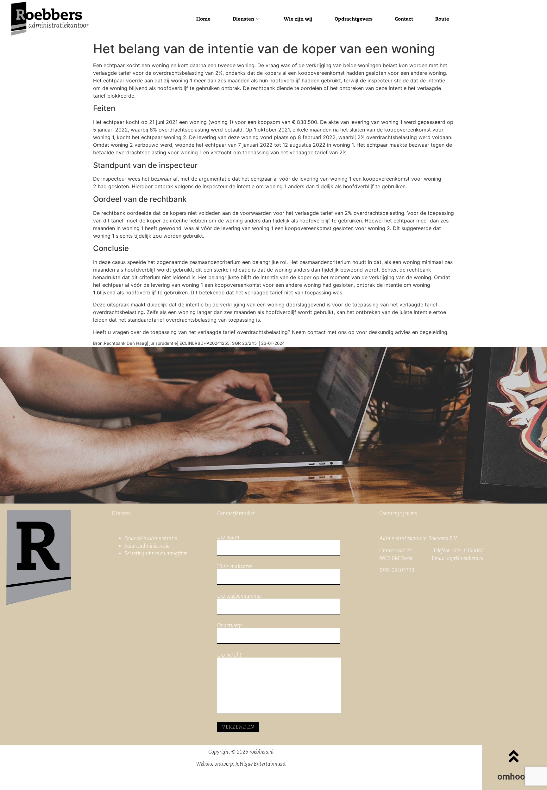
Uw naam (228, 537)
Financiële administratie (150, 538)
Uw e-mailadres (234, 566)
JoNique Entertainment (261, 764)
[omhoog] (514, 756)
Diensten (243, 19)
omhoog (513, 776)
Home (203, 19)
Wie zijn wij (298, 19)
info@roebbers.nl (465, 558)
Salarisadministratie (146, 546)
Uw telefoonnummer (239, 596)
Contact (404, 19)
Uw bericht (229, 655)
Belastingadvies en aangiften (156, 553)
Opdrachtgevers (354, 19)
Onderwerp (229, 625)
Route (442, 19)
